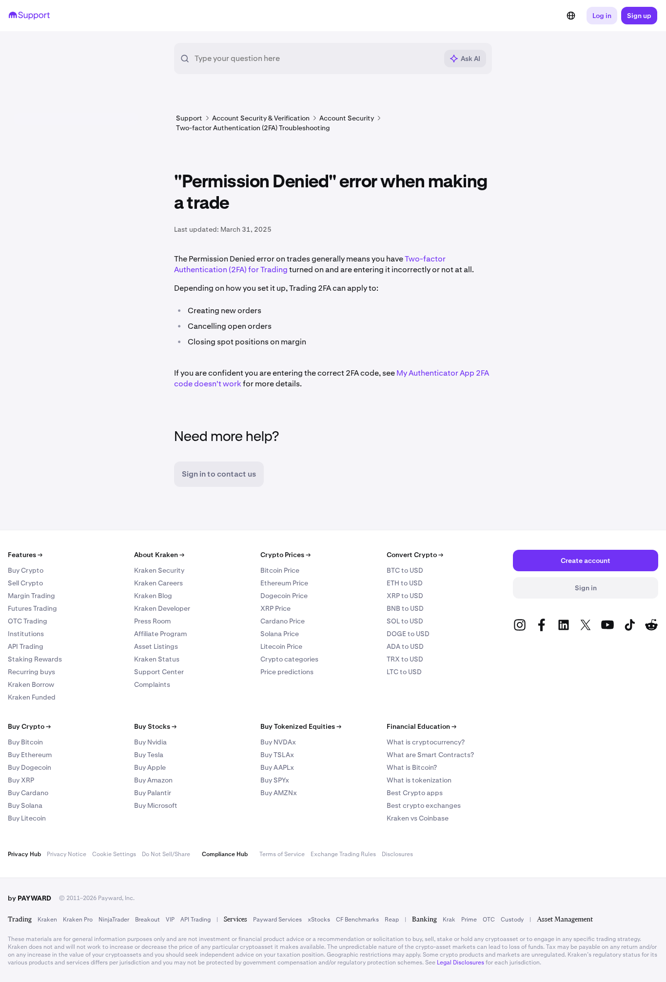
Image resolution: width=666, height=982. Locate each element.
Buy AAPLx (277, 767)
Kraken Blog (153, 595)
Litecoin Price (281, 646)
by (29, 898)
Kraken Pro (78, 919)
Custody (512, 919)
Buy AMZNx (278, 792)
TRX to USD (405, 659)
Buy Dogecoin (29, 767)
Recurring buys (31, 671)
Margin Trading (31, 595)
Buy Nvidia (150, 742)
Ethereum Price (284, 583)
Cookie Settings (114, 854)
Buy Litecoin (27, 818)
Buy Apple (150, 767)
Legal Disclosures (460, 962)
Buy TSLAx (277, 754)
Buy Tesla (148, 754)
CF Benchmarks (357, 919)
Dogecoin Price (284, 595)
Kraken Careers (158, 583)
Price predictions (286, 671)
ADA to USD (405, 646)
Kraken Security (159, 570)
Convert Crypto (415, 554)
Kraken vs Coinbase (418, 818)
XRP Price (275, 608)
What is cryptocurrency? (426, 742)
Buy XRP (21, 780)
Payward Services (277, 919)
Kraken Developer (162, 608)
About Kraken (159, 554)
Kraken (47, 919)
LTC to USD (404, 671)
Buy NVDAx (278, 742)
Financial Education (421, 726)
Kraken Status (156, 659)
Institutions (26, 633)
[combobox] (316, 58)
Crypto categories (289, 659)
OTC (489, 919)
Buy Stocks (155, 726)
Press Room (152, 621)
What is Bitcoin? (412, 767)
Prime (469, 919)
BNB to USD (405, 608)
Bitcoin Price (279, 570)
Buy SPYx (274, 780)
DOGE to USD (408, 633)
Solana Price (279, 633)
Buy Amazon (153, 780)
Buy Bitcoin (25, 742)
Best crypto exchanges (424, 805)
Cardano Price (282, 621)
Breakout (147, 919)
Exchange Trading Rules (343, 854)
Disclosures (397, 854)
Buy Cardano (28, 792)
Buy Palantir (152, 792)
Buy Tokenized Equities (300, 726)
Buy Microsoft (155, 805)
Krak (449, 919)
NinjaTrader (113, 919)
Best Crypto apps (415, 792)
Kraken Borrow (31, 684)
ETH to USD (405, 583)
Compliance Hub (225, 854)
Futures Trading (32, 608)
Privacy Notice (66, 854)
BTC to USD (405, 570)
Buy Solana (25, 805)
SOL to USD (405, 621)
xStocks (319, 919)
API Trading (25, 646)
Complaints (152, 684)
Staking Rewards (35, 659)
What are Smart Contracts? (430, 754)
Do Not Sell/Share (166, 854)
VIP (170, 919)
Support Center (159, 671)
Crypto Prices (285, 554)
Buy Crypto (25, 570)
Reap (392, 919)
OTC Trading (27, 621)
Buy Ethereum (30, 754)
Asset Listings (156, 646)
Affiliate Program (160, 633)
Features (25, 554)
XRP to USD (405, 595)
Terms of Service (282, 854)
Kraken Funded (32, 697)
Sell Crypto (25, 583)
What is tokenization (419, 780)
